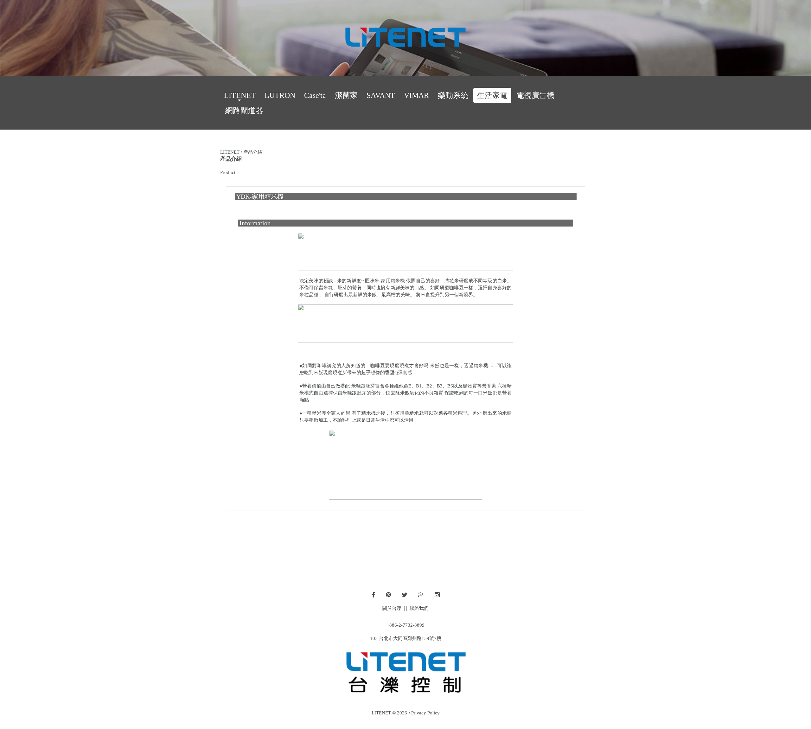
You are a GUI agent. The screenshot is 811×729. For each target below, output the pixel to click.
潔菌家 (346, 95)
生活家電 (492, 95)
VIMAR (416, 95)
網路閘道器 (244, 110)
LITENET (240, 95)
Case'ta (315, 95)
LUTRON (280, 95)
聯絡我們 (419, 608)
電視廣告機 (535, 95)
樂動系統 (453, 95)
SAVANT (381, 95)
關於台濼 (391, 608)
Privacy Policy (425, 712)
